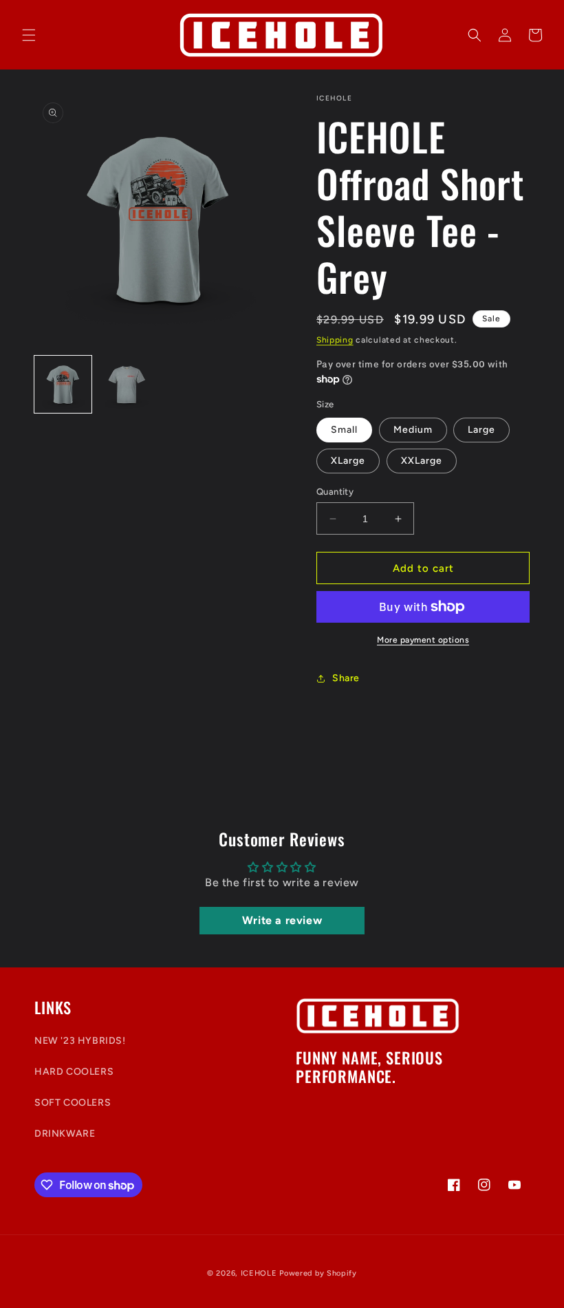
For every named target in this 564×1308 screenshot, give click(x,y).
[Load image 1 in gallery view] (62, 384)
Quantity (335, 491)
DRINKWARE (64, 1133)
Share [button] (346, 678)
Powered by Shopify (318, 1273)
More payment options (423, 640)
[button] (29, 35)
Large (481, 430)
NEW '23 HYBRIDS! (80, 1041)
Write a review (282, 920)
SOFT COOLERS (72, 1102)
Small (344, 430)
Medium (413, 430)
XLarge (348, 461)
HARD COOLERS (73, 1072)
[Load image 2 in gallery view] (126, 384)
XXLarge (421, 461)
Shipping (335, 340)
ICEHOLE (259, 1273)
